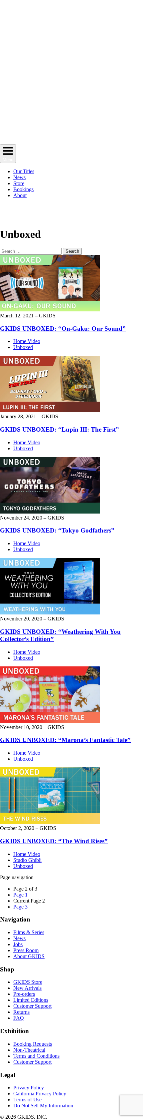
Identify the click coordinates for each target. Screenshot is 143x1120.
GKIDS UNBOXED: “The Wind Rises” (54, 841)
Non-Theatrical (29, 1050)
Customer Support (32, 1006)
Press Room (26, 950)
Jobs (18, 944)
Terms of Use (27, 1099)
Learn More (91, 215)
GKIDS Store (27, 982)
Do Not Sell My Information (43, 1105)
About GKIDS (29, 956)
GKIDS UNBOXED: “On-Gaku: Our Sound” (63, 328)
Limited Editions (30, 1000)
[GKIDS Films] (71, 141)
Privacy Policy (28, 1087)
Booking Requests (32, 1044)
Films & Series (28, 932)
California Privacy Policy (39, 1093)
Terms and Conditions (36, 1056)
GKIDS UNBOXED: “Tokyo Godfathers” (57, 530)
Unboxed (23, 347)
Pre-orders (24, 994)
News (19, 938)
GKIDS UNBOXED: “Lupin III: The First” (59, 429)
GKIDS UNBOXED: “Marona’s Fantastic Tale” (65, 739)
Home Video (26, 341)
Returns (21, 1012)
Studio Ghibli (27, 860)
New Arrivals (27, 988)
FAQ (18, 1018)
